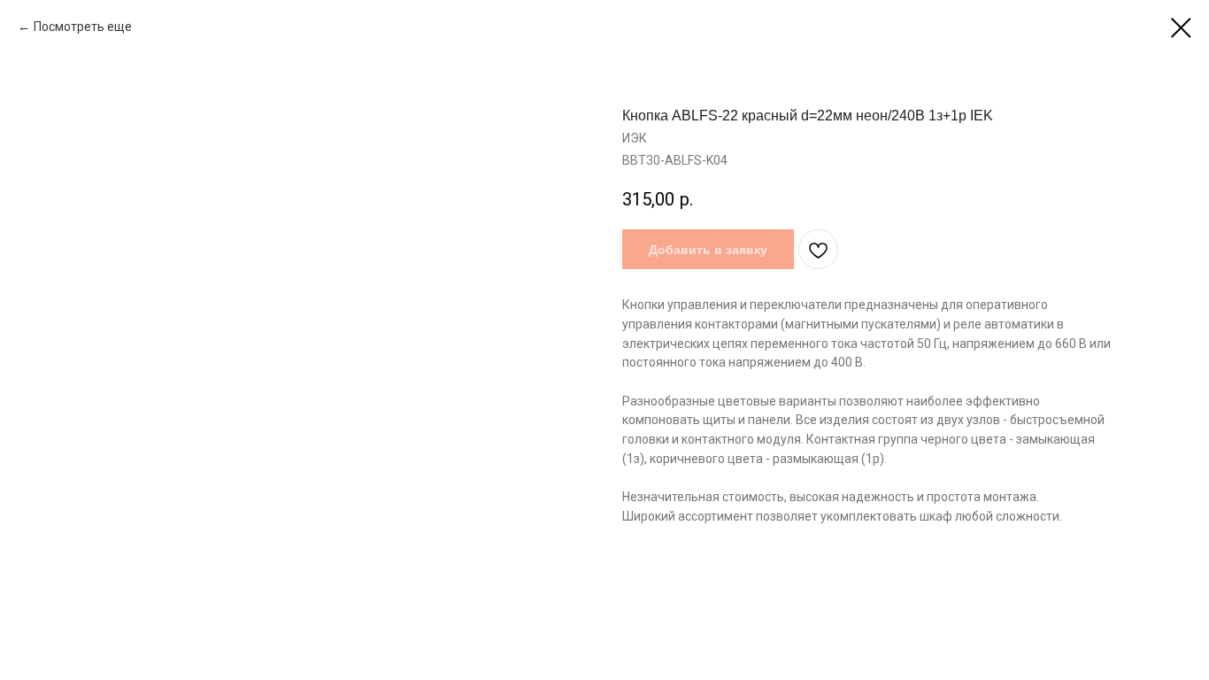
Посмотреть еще (84, 26)
